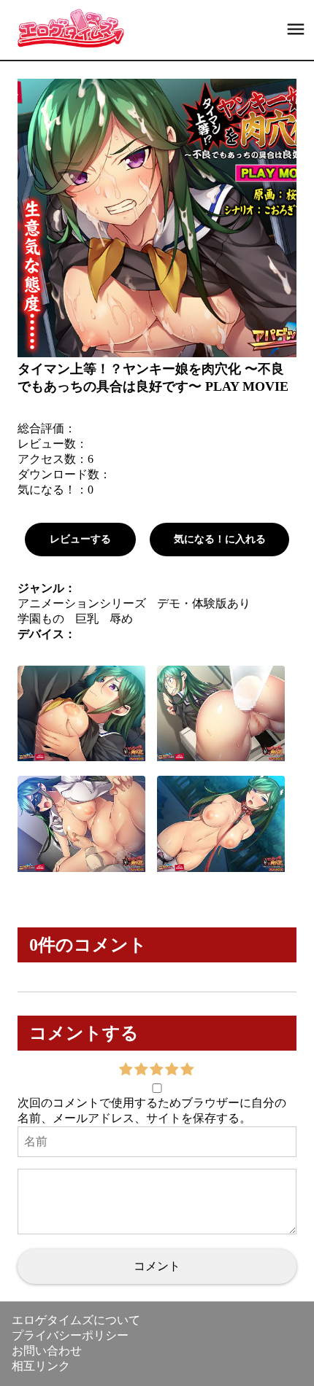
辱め (121, 618)
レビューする (80, 539)
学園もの (41, 618)
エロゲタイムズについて (76, 1320)
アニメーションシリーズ (82, 603)
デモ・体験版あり (203, 603)
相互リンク (41, 1366)
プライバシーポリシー (70, 1335)
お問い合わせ (47, 1350)
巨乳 (87, 618)
